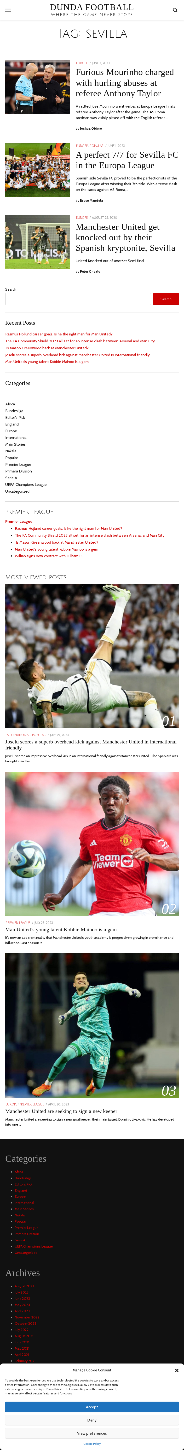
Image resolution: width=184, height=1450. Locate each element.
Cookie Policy (92, 1443)
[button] (176, 1370)
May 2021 (22, 1348)
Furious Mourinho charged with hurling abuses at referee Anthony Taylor (125, 82)
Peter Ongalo (90, 271)
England (12, 424)
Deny (92, 1420)
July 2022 (22, 1330)
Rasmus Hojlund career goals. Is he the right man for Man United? (59, 334)
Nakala (10, 451)
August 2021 (24, 1336)
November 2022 (27, 1317)
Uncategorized (17, 491)
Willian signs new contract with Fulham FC (49, 556)
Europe (82, 63)
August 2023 (24, 1286)
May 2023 (22, 1305)
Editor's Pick (15, 417)
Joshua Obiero (91, 128)
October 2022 (25, 1323)
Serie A (11, 478)
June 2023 (22, 1298)
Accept (92, 1407)
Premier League (18, 464)
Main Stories (15, 444)
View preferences (92, 1433)
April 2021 (22, 1354)
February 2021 (25, 1361)
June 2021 (22, 1342)
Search (10, 289)
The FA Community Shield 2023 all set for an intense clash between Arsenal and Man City (80, 341)
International (16, 437)
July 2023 (22, 1292)
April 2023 (22, 1311)
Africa (10, 404)
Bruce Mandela (91, 200)
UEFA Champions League (26, 484)
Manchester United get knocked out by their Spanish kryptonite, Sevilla (125, 237)
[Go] (176, 10)
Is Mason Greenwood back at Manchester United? (47, 348)
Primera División (18, 471)
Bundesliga (14, 411)
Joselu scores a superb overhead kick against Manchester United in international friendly (77, 355)
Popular (97, 146)
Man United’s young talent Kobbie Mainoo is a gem (47, 361)
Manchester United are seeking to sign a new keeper (61, 1111)
